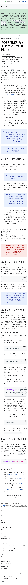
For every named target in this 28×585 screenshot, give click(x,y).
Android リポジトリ (6, 518)
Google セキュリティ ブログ (8, 543)
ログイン (24, 1)
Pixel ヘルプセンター (6, 559)
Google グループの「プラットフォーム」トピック (13, 545)
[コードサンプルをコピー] (26, 277)
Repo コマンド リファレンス (14, 489)
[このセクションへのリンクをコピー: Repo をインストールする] (20, 333)
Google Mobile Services (6, 563)
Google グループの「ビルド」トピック (10, 548)
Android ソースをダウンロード (16, 474)
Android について (5, 574)
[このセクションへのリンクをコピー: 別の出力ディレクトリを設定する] (4, 442)
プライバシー (12, 576)
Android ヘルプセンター (7, 556)
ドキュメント (4, 6)
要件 (2, 520)
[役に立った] (16, 39)
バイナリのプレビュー (6, 525)
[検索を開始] (16, 2)
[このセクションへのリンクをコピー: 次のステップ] (13, 469)
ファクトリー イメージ (6, 527)
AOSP (2, 35)
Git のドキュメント (12, 94)
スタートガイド (16, 35)
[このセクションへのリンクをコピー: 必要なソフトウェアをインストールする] (9, 313)
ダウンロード (4, 522)
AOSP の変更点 (20, 27)
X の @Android (4, 536)
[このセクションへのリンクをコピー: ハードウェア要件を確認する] (2, 162)
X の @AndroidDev (5, 538)
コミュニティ (14, 574)
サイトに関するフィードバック (9, 578)
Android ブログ (4, 541)
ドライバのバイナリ (6, 530)
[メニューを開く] (2, 2)
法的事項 (21, 574)
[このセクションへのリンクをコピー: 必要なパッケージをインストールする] (8, 265)
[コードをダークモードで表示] (24, 277)
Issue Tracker (4, 568)
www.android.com (5, 561)
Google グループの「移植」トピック (10, 550)
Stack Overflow (5, 566)
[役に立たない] (19, 39)
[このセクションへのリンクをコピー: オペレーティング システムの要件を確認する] (13, 232)
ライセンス (4, 576)
